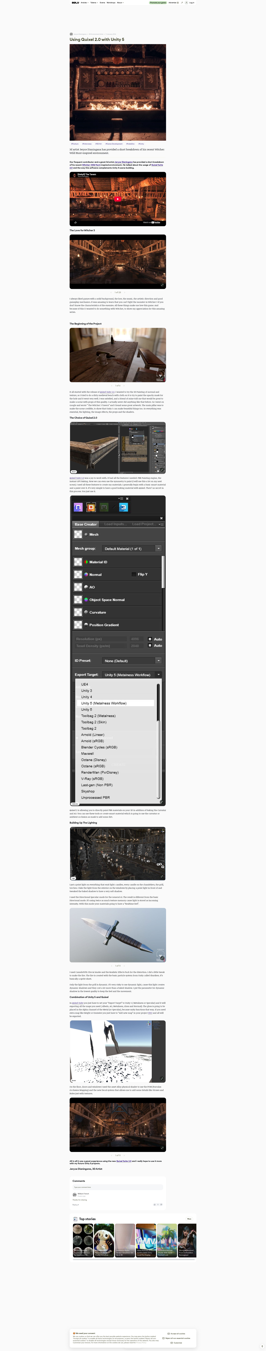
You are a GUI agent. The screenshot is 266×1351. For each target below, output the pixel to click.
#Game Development (114, 144)
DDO (150, 1012)
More (189, 1219)
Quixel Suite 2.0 (107, 392)
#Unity (141, 144)
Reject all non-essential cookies (177, 1338)
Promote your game (158, 3)
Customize (177, 1343)
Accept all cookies (177, 1334)
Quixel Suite (77, 1002)
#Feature (74, 144)
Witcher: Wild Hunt (91, 165)
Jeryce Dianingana (80, 34)
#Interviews (87, 144)
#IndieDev (130, 144)
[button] (118, 262)
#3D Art (98, 144)
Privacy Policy (141, 1343)
